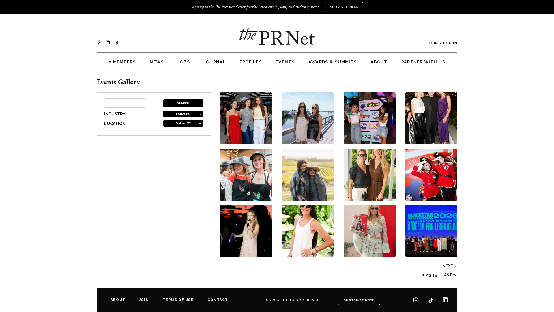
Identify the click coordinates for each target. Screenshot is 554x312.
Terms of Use (178, 300)
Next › (449, 266)
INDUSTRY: (115, 114)
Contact (217, 300)
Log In (450, 43)
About (378, 62)
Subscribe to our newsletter (299, 300)
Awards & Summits (332, 62)
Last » (448, 275)
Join (433, 43)
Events (285, 62)
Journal (215, 62)
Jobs (184, 62)
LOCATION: (115, 124)
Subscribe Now (344, 7)
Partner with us (423, 62)
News (157, 62)
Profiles (250, 62)
